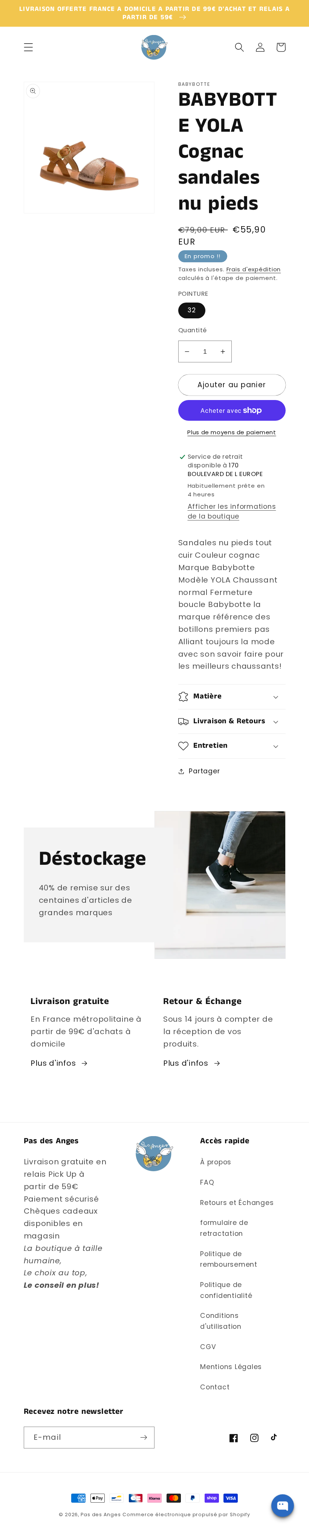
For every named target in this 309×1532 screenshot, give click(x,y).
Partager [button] (204, 771)
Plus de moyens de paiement (231, 432)
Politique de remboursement (228, 1259)
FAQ (207, 1182)
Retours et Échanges (237, 1202)
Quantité (192, 330)
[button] (28, 47)
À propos (215, 1162)
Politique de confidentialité (226, 1290)
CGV (208, 1346)
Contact (214, 1387)
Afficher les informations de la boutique (232, 511)
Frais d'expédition (253, 269)
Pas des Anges (101, 1514)
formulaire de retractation (224, 1228)
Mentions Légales (231, 1366)
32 (192, 310)
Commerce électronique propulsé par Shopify (186, 1514)
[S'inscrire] (143, 1437)
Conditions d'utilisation (221, 1321)
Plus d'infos (53, 1063)
